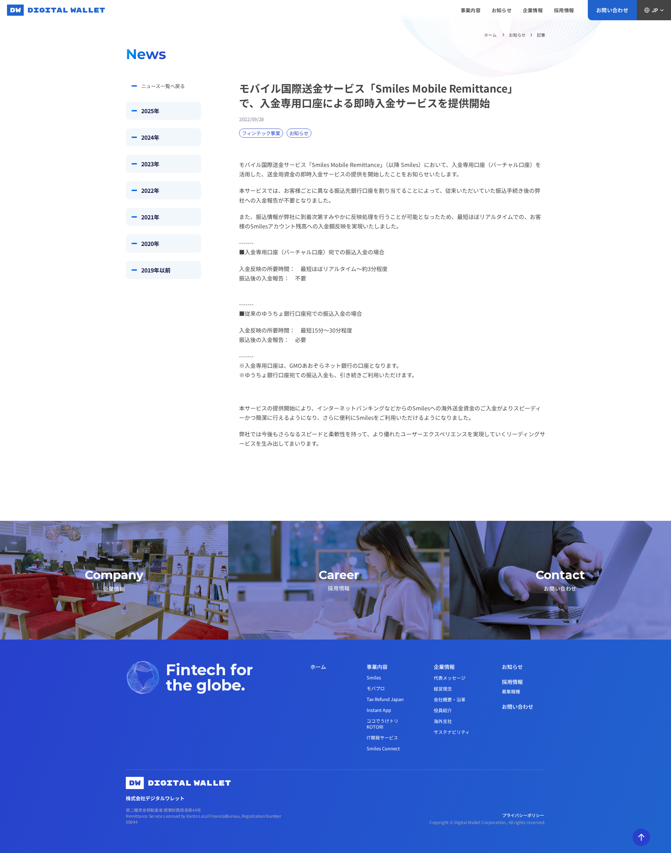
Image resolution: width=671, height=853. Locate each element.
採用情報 (512, 681)
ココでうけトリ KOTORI (383, 723)
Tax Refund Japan (385, 699)
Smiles (374, 677)
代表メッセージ (450, 678)
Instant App (379, 710)
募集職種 (511, 691)
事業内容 (377, 666)
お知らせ (517, 35)
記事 (541, 35)
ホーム (491, 35)
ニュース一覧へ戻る (163, 85)
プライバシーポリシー (523, 815)
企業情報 (444, 666)
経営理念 (443, 688)
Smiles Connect (383, 748)
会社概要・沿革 (450, 699)
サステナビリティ (452, 732)
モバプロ (376, 688)
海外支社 (443, 721)
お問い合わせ (517, 706)
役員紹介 (443, 710)
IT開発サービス (382, 737)
